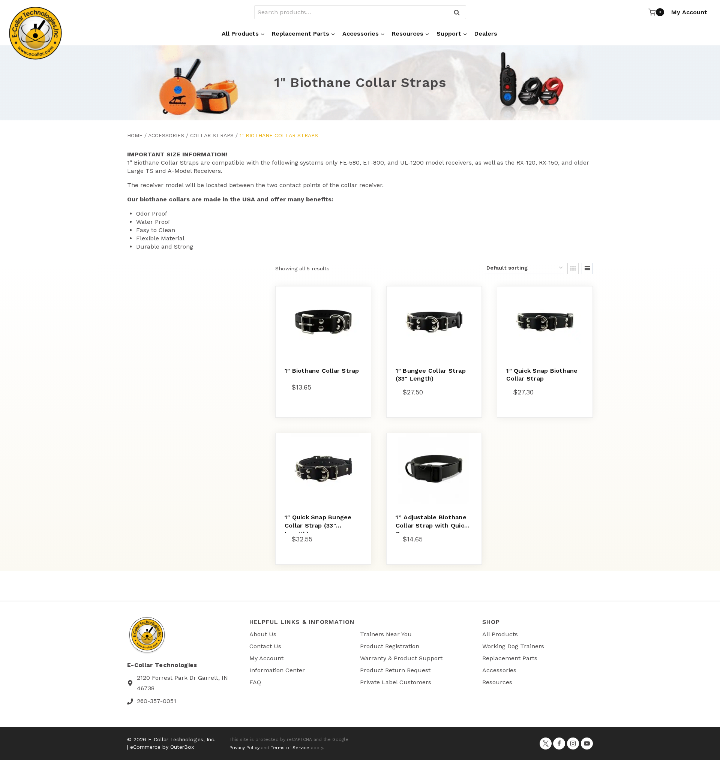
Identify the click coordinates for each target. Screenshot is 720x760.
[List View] (587, 268)
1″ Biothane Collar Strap (322, 370)
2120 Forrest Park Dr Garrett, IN (182, 677)
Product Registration (389, 646)
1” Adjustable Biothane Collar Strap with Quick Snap (432, 525)
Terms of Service (290, 747)
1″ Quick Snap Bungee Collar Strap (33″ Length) (318, 525)
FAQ (255, 682)
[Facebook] (559, 744)
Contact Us (265, 646)
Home (134, 135)
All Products (500, 634)
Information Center (277, 670)
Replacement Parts (509, 658)
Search (459, 12)
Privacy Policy (245, 747)
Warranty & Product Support (401, 658)
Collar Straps (212, 135)
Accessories (166, 135)
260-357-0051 (156, 701)
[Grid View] (573, 268)
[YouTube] (587, 744)
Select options (315, 415)
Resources (497, 682)
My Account (689, 12)
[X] (546, 744)
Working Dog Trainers (513, 646)
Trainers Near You (386, 634)
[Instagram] (573, 744)
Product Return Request (395, 670)
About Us (262, 634)
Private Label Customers (395, 682)
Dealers (485, 33)
